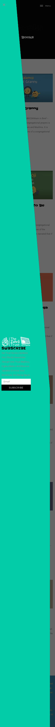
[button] (4, 4)
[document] (27, 363)
